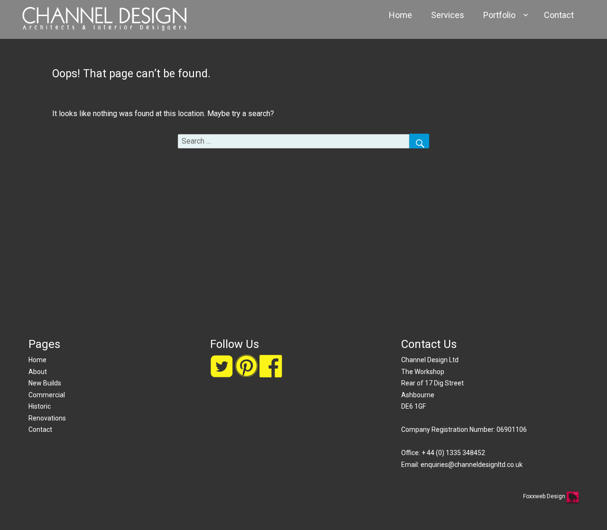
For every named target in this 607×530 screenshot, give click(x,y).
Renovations (47, 418)
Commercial (46, 395)
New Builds (44, 383)
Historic (39, 406)
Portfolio (499, 15)
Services (447, 15)
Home (400, 15)
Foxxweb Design (545, 496)
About (37, 371)
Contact (559, 15)
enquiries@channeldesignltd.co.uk (472, 464)
